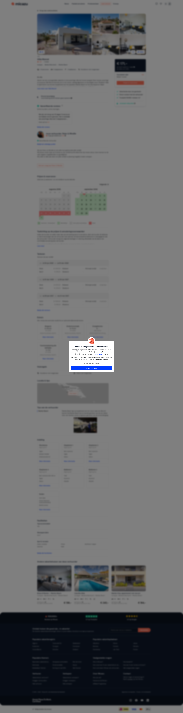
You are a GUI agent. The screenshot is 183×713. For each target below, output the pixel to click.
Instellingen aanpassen (91, 363)
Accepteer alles (91, 368)
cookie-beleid (98, 354)
